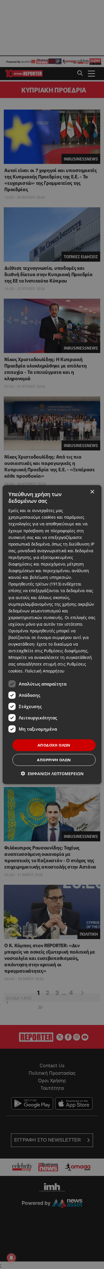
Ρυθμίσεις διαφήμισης (66, 650)
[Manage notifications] (11, 1257)
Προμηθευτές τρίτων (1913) (34, 584)
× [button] (92, 492)
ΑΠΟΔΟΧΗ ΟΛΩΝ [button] (54, 744)
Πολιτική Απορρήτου (44, 670)
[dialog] (52, 634)
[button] (52, 773)
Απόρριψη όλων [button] (54, 759)
